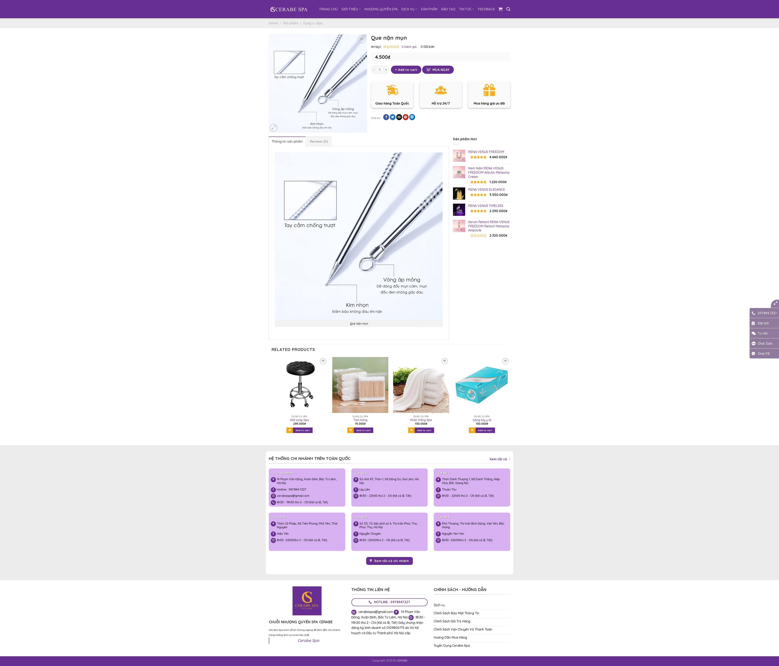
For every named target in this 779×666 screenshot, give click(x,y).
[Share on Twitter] (393, 117)
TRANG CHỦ (328, 9)
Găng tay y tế (482, 420)
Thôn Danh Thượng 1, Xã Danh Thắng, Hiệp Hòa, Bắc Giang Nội (471, 481)
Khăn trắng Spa (421, 420)
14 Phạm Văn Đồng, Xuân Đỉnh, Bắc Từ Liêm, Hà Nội (307, 481)
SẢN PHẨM (429, 9)
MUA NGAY (441, 70)
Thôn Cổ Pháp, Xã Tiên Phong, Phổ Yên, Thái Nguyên (307, 525)
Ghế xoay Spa (299, 420)
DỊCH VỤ (407, 9)
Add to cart (407, 70)
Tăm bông (360, 420)
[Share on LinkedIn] (412, 117)
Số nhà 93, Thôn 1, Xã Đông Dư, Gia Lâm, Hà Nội (389, 481)
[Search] (508, 9)
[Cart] (500, 9)
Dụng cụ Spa (312, 23)
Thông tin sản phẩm (287, 141)
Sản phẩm (290, 23)
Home (273, 23)
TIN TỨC (465, 9)
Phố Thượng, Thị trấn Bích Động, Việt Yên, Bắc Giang (473, 525)
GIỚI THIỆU (349, 9)
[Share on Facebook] (386, 117)
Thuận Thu (449, 489)
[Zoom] (274, 128)
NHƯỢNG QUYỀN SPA (381, 9)
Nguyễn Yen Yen (453, 534)
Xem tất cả (498, 459)
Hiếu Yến (283, 534)
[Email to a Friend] (399, 117)
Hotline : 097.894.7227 (291, 489)
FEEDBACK (486, 9)
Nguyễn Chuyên (370, 534)
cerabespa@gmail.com (293, 496)
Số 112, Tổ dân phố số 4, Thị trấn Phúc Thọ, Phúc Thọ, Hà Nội (388, 525)
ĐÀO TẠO (448, 9)
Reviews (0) (319, 141)
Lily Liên (364, 489)
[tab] (287, 141)
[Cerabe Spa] (289, 9)
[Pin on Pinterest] (406, 117)
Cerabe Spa (308, 640)
